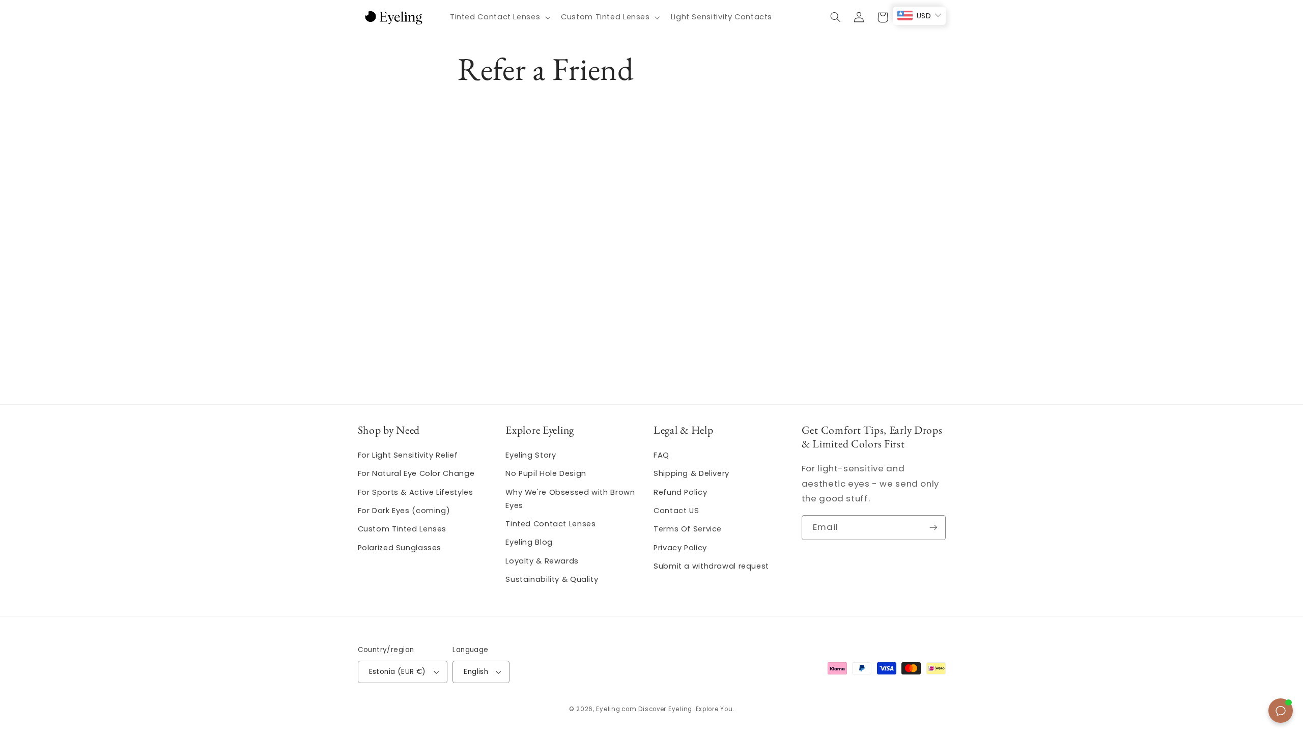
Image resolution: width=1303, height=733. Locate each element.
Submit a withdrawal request (711, 566)
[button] (498, 17)
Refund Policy (680, 492)
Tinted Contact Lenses (550, 524)
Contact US (676, 510)
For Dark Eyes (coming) (404, 510)
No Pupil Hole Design (545, 473)
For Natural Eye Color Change (416, 473)
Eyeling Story (530, 455)
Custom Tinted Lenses (402, 529)
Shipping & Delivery (691, 473)
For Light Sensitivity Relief (408, 455)
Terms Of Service (688, 529)
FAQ (661, 455)
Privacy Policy (680, 548)
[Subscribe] (933, 527)
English (476, 671)
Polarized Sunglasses (400, 548)
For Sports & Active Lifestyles (415, 492)
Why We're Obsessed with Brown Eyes (570, 499)
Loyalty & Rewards (542, 561)
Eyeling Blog (529, 542)
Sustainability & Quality (551, 579)
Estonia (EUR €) (397, 671)
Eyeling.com (616, 709)
